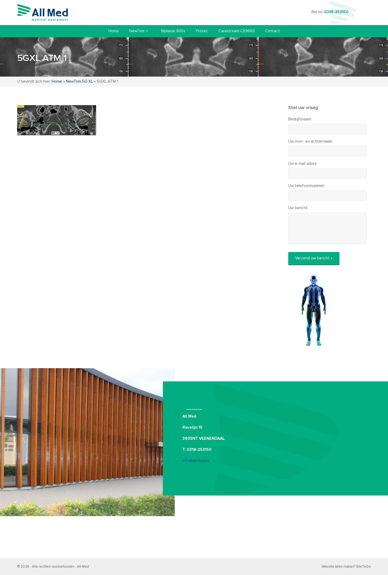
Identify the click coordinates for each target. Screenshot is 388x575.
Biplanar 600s (173, 31)
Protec (202, 31)
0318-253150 (336, 12)
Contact (272, 31)
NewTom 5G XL (79, 81)
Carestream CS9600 (237, 31)
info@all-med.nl (195, 461)
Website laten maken (337, 566)
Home (113, 31)
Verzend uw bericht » (314, 258)
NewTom (137, 31)
